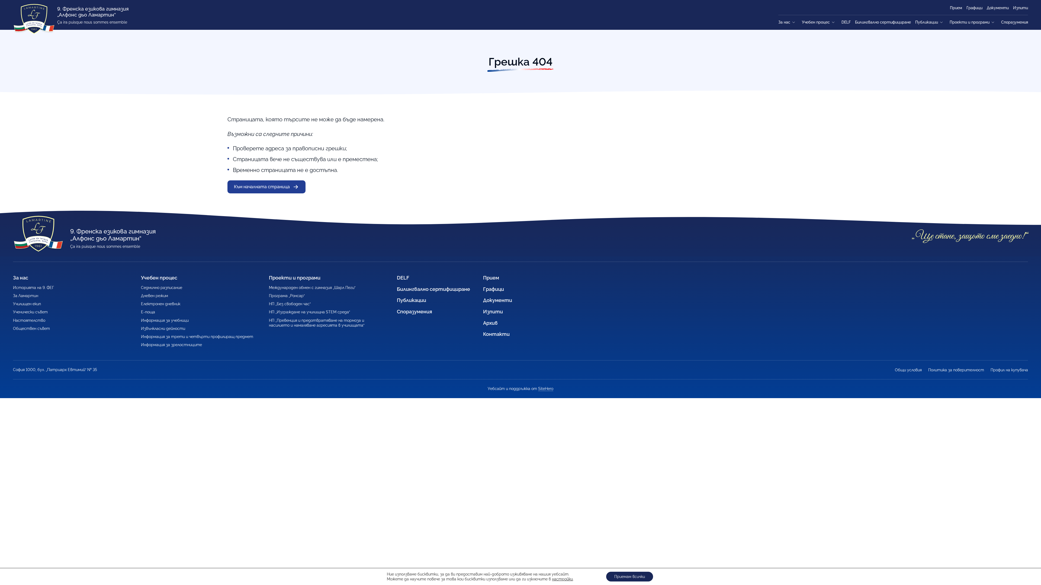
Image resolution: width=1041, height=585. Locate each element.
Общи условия (908, 370)
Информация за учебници (165, 320)
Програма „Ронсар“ (287, 296)
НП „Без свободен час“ (290, 304)
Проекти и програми (969, 22)
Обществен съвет (31, 328)
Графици (974, 8)
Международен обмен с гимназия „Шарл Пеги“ (312, 287)
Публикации (926, 22)
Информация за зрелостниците (171, 345)
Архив (490, 323)
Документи (998, 8)
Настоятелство (29, 320)
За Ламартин (25, 296)
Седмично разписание (161, 287)
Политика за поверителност (956, 370)
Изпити (1020, 8)
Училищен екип (27, 304)
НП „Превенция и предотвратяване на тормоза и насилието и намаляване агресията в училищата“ (316, 322)
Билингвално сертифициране (883, 22)
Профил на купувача (1009, 370)
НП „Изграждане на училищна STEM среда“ (309, 312)
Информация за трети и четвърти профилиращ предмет (197, 336)
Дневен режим (154, 296)
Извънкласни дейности (163, 328)
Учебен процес (816, 22)
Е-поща (148, 312)
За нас (784, 22)
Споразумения (1014, 22)
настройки (562, 579)
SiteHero (545, 388)
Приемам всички (629, 576)
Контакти (496, 334)
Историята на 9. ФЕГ (33, 287)
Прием (956, 8)
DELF (846, 22)
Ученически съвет (30, 312)
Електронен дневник (160, 304)
